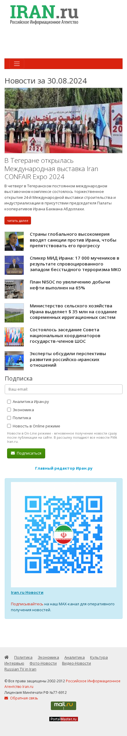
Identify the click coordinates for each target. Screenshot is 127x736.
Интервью (14, 663)
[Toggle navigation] (16, 64)
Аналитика (74, 657)
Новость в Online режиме (36, 426)
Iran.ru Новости (27, 592)
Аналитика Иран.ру (30, 401)
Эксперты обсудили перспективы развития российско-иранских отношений (68, 359)
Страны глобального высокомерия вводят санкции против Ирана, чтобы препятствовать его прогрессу (73, 239)
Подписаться (28, 453)
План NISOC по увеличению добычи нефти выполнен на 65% (70, 285)
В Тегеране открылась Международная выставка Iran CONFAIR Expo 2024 (51, 168)
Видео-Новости (76, 663)
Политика (21, 417)
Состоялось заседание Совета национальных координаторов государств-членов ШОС (65, 335)
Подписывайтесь (27, 603)
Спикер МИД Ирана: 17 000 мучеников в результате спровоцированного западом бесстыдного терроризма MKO (75, 263)
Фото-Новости (43, 663)
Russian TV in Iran (20, 669)
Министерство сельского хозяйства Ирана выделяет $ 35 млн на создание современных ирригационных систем (73, 311)
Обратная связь (23, 698)
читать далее (17, 220)
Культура (99, 657)
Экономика (23, 409)
